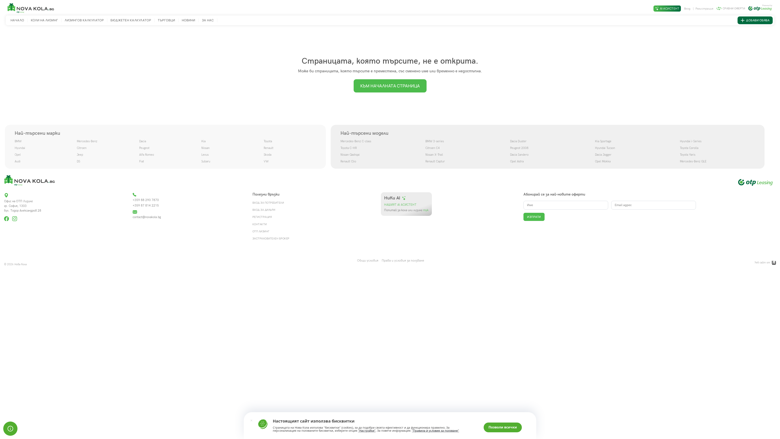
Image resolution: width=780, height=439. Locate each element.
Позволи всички (503, 427)
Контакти (259, 224)
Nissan (205, 148)
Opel (18, 154)
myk (425, 210)
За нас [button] (208, 20)
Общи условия (367, 261)
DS (78, 161)
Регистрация (705, 8)
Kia (203, 141)
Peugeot (144, 148)
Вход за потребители (268, 202)
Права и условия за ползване (403, 261)
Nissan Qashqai (350, 154)
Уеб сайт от (763, 262)
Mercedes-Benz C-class (355, 141)
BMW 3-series (434, 141)
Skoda (267, 154)
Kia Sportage (603, 141)
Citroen (82, 148)
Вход (687, 8)
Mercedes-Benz (87, 141)
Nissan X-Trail (434, 154)
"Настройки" (367, 430)
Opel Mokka (603, 161)
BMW (18, 141)
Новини (188, 20)
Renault (268, 148)
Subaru (205, 161)
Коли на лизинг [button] (44, 20)
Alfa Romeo (146, 154)
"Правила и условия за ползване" (435, 430)
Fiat (141, 161)
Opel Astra (517, 161)
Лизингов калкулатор (84, 20)
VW (266, 161)
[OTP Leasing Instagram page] (15, 217)
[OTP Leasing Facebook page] (7, 217)
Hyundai (20, 148)
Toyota (268, 141)
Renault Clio (348, 161)
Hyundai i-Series (690, 141)
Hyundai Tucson (605, 148)
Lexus (205, 154)
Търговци (166, 20)
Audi (18, 161)
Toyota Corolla (689, 148)
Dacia (142, 141)
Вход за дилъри (263, 210)
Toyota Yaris (687, 154)
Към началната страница (390, 86)
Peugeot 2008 (519, 148)
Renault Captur (435, 161)
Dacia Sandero (519, 154)
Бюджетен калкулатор (130, 20)
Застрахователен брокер (270, 238)
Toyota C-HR (348, 148)
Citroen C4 (432, 148)
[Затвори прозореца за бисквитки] (251, 420)
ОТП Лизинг (261, 231)
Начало (17, 20)
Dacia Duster (518, 141)
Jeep (80, 154)
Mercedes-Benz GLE (693, 161)
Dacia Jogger (603, 154)
